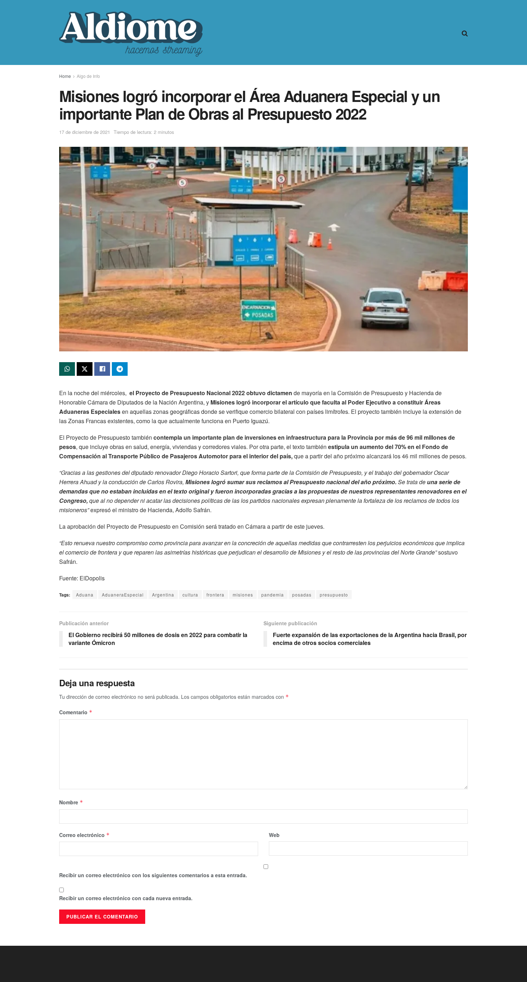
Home (65, 76)
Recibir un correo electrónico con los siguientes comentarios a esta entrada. (153, 875)
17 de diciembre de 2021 (84, 131)
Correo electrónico (84, 834)
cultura (190, 594)
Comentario (75, 712)
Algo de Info (88, 76)
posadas (302, 594)
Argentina (163, 594)
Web (274, 834)
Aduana (85, 594)
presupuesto (334, 594)
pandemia (272, 594)
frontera (215, 594)
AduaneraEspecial (123, 594)
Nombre (71, 802)
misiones (243, 594)
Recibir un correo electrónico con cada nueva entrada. (126, 898)
